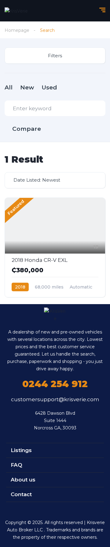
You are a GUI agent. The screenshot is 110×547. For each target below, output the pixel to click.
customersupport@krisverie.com (55, 399)
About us (23, 480)
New (27, 87)
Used (49, 87)
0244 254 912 (55, 384)
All (9, 87)
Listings (21, 450)
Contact (21, 494)
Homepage (17, 30)
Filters (55, 55)
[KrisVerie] (16, 10)
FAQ (16, 465)
